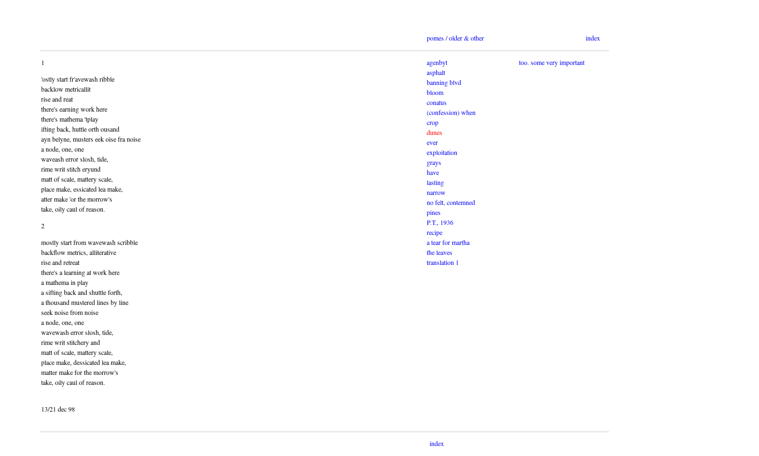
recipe (434, 232)
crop (432, 122)
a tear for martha (448, 242)
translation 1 (443, 262)
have (433, 172)
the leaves (439, 252)
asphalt (436, 72)
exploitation (442, 152)
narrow (436, 192)
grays (434, 162)
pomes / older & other (455, 37)
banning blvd (444, 82)
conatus (437, 102)
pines (434, 212)
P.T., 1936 (440, 222)
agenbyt (437, 62)
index (593, 37)
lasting (435, 182)
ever (432, 142)
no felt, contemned (451, 202)
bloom (435, 92)
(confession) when (451, 112)
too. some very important (552, 62)
